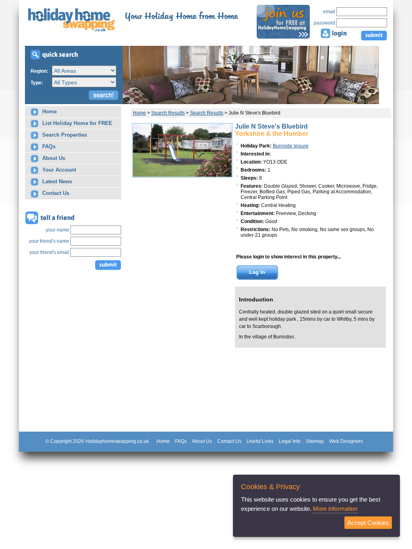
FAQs (48, 146)
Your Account (58, 170)
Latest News (56, 181)
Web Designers (346, 441)
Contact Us (55, 193)
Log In (257, 272)
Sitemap (315, 441)
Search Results (168, 113)
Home (49, 112)
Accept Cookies (368, 522)
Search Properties (64, 135)
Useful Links (260, 441)
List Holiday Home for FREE (76, 123)
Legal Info (290, 441)
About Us (53, 158)
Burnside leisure (291, 146)
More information (335, 508)
